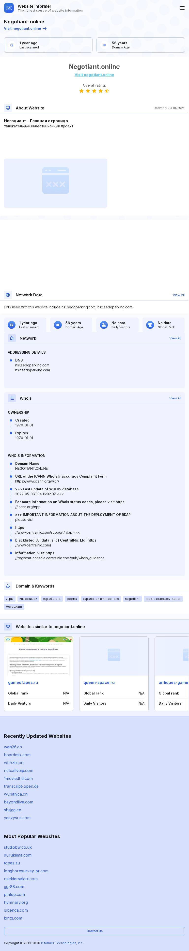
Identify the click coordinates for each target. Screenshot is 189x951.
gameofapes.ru (23, 682)
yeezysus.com (17, 817)
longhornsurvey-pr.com (26, 870)
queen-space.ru (99, 682)
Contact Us (95, 931)
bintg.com (13, 918)
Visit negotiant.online (22, 28)
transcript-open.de (21, 786)
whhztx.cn (13, 762)
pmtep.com (14, 894)
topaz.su (12, 862)
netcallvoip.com (18, 770)
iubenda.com (16, 910)
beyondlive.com (18, 802)
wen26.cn (13, 746)
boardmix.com (17, 754)
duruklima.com (18, 855)
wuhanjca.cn (16, 794)
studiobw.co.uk (18, 847)
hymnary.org (16, 902)
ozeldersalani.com (21, 878)
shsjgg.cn (12, 809)
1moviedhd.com (18, 778)
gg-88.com (14, 886)
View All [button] (179, 295)
